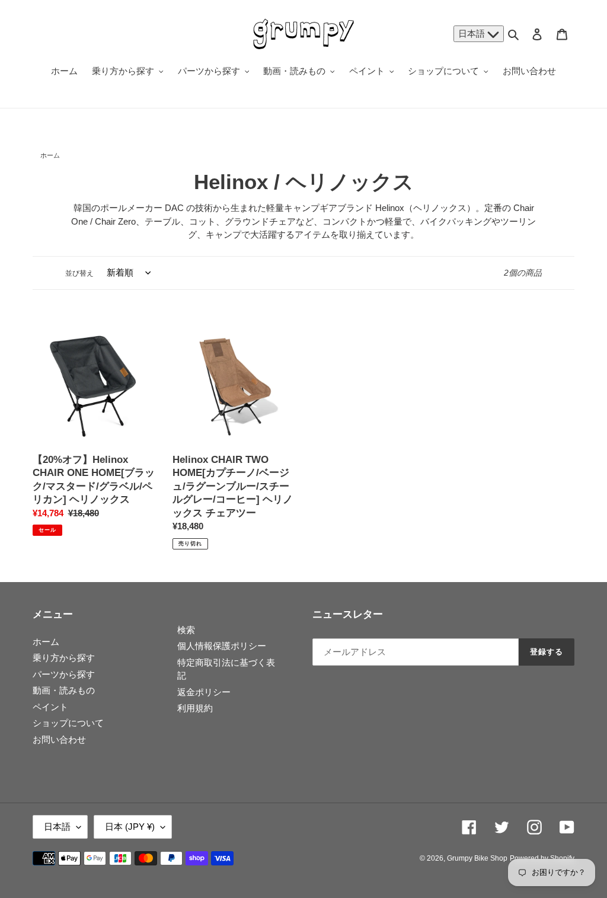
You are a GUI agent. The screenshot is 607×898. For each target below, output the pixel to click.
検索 (186, 630)
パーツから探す (64, 674)
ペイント (50, 707)
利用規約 (195, 708)
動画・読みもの (64, 690)
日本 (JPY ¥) (130, 827)
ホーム (50, 155)
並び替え (79, 273)
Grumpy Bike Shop (477, 858)
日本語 (472, 33)
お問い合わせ (59, 739)
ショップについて (68, 723)
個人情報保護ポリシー (221, 646)
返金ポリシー (204, 692)
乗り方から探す (64, 658)
